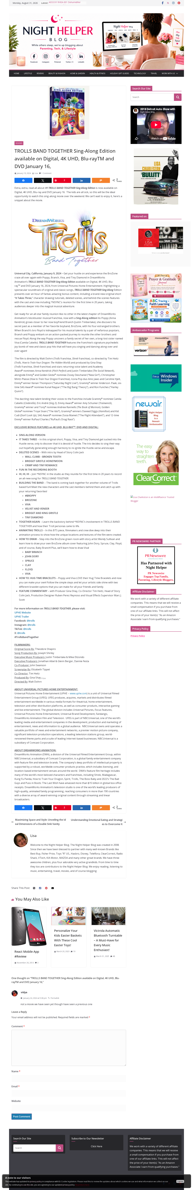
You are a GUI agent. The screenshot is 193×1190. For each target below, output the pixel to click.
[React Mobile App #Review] (29, 909)
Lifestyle (28, 73)
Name (15, 1071)
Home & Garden (77, 73)
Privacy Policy (138, 635)
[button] (176, 73)
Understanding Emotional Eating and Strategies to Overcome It (96, 822)
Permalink (55, 998)
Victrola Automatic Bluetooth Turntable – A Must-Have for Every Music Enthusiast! (108, 940)
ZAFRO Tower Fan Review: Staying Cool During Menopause (66, 4)
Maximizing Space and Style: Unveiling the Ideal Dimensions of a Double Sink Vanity (40, 821)
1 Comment (46, 173)
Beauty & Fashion (57, 73)
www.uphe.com (78, 693)
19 (74, 951)
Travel (154, 73)
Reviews (40, 73)
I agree (180, 1181)
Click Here (96, 1146)
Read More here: (82, 1185)
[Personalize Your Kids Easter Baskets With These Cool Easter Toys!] (68, 909)
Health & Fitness (97, 73)
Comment (18, 1026)
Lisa (36, 173)
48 (114, 956)
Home (16, 73)
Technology (140, 73)
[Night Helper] (96, 15)
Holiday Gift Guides (119, 73)
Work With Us (168, 73)
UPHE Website (22, 612)
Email (15, 1086)
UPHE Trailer (21, 616)
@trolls (21, 633)
